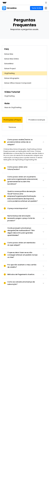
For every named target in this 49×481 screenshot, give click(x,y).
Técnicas (12, 127)
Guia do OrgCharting (12, 107)
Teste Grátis (37, 8)
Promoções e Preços (12, 120)
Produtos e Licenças (37, 120)
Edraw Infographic (11, 78)
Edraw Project (10, 68)
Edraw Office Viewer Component (17, 83)
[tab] (24, 142)
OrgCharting (9, 73)
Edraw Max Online (11, 59)
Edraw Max (8, 54)
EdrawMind (8, 64)
